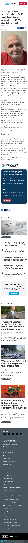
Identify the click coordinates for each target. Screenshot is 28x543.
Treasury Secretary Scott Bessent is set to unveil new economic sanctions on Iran (13, 325)
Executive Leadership (8, 452)
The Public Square (7, 528)
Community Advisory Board (9, 461)
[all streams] (26, 541)
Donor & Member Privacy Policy (10, 499)
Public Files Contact (6, 444)
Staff (4, 455)
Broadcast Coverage (7, 508)
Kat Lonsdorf (4, 411)
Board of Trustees (7, 458)
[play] (2, 541)
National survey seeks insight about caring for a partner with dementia (14, 251)
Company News (6, 449)
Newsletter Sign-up (7, 478)
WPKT (12, 442)
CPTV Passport (6, 493)
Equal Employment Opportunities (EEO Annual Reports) (14, 496)
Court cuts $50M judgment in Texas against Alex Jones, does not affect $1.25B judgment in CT (15, 259)
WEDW (10, 441)
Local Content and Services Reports (11, 525)
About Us (5, 446)
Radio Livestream (7, 484)
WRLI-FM (16, 442)
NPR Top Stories (11, 206)
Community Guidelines (8, 490)
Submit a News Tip (7, 475)
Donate (23, 3)
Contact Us (5, 470)
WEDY (14, 441)
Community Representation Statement (12, 487)
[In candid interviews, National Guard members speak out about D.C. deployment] (13, 391)
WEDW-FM (5, 442)
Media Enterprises (7, 464)
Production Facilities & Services (10, 522)
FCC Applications (7, 514)
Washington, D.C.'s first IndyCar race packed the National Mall (13, 363)
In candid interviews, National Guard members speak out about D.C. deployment (13, 404)
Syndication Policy (7, 516)
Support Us (5, 472)
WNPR (9, 442)
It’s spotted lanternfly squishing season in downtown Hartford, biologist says (14, 274)
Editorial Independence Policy (10, 519)
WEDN (7, 441)
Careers (4, 467)
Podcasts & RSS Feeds (8, 481)
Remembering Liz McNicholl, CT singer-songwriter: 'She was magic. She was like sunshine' (14, 267)
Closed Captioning (7, 511)
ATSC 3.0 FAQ (14, 444)
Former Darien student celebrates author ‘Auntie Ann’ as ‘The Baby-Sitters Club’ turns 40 (15, 244)
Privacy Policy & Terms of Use (10, 502)
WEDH (4, 441)
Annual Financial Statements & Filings (12, 505)
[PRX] (11, 536)
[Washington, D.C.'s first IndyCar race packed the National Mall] (13, 352)
